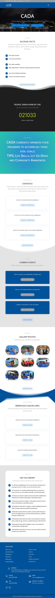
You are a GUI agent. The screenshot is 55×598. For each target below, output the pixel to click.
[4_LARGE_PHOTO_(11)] (42, 366)
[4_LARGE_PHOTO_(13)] (27, 354)
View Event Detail (27, 279)
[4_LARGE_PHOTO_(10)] (12, 379)
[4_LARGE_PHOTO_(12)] (12, 366)
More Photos (27, 388)
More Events (27, 319)
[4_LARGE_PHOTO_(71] (12, 354)
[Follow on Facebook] (7, 587)
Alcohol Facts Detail (27, 84)
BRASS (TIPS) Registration (20, 25)
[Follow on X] (10, 587)
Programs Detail (27, 166)
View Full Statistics (27, 205)
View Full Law (27, 425)
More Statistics (27, 245)
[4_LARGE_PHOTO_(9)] (27, 379)
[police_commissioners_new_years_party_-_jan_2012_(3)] (42, 354)
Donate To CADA (37, 25)
